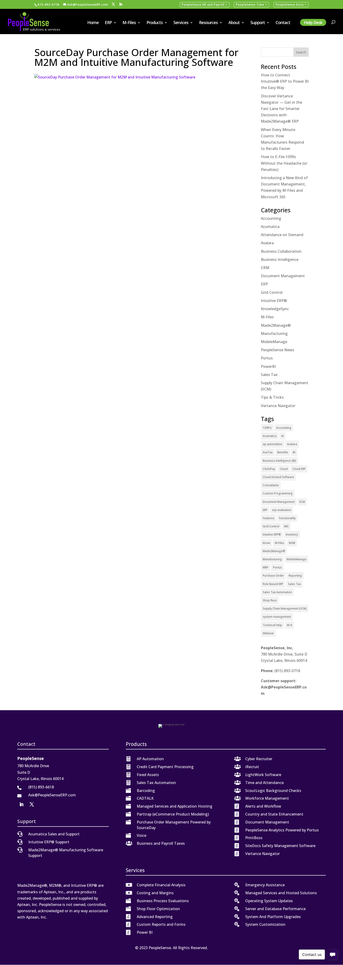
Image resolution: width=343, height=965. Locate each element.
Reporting (295, 576)
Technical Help (272, 625)
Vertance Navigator (278, 405)
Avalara (267, 242)
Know (266, 543)
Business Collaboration (281, 251)
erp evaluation (281, 510)
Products (155, 23)
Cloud (284, 469)
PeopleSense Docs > (291, 5)
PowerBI (268, 366)
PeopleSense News (277, 349)
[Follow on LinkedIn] (21, 804)
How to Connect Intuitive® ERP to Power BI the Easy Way (285, 81)
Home (93, 23)
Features (268, 518)
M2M (292, 543)
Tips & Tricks (272, 397)
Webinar (268, 633)
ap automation (272, 444)
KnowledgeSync (275, 308)
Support (257, 23)
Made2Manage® (276, 325)
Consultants (271, 485)
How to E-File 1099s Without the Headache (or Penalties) (284, 163)
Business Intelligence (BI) (279, 461)
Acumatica (270, 226)
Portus (267, 358)
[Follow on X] (32, 804)
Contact (283, 23)
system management (277, 617)
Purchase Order (273, 576)
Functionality (287, 518)
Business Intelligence (279, 259)
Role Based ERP (273, 584)
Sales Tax (269, 374)
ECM (302, 502)
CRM (265, 267)
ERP (108, 23)
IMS (286, 526)
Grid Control (272, 292)
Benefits (282, 452)
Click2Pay (269, 469)
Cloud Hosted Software (278, 477)
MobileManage (274, 341)
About (234, 23)
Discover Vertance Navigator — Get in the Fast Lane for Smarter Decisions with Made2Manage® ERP (281, 108)
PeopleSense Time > (251, 5)
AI (282, 436)
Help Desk (313, 22)
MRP (265, 567)
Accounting (271, 218)
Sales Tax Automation (277, 592)
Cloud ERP (299, 469)
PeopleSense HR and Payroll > (204, 5)
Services (180, 23)
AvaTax (268, 452)
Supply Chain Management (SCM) (285, 608)
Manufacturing (274, 333)
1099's (267, 428)
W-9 (289, 625)
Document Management (283, 275)
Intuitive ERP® (274, 300)
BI (294, 452)
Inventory (292, 534)
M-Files (129, 23)
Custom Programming (278, 493)
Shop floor (270, 600)
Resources (208, 23)
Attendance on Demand (282, 234)
